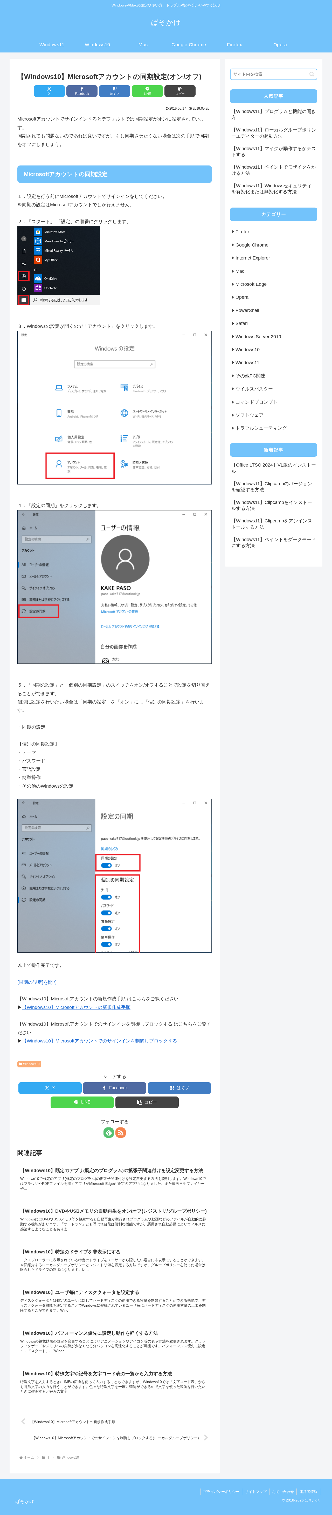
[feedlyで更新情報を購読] (108, 1132)
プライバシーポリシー (221, 1492)
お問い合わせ (283, 1492)
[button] (180, 91)
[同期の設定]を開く (37, 982)
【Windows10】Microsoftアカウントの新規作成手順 (76, 1007)
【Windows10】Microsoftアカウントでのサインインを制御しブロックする (99, 1041)
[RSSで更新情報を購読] (120, 1132)
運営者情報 (308, 1492)
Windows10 (31, 1064)
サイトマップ (256, 1492)
